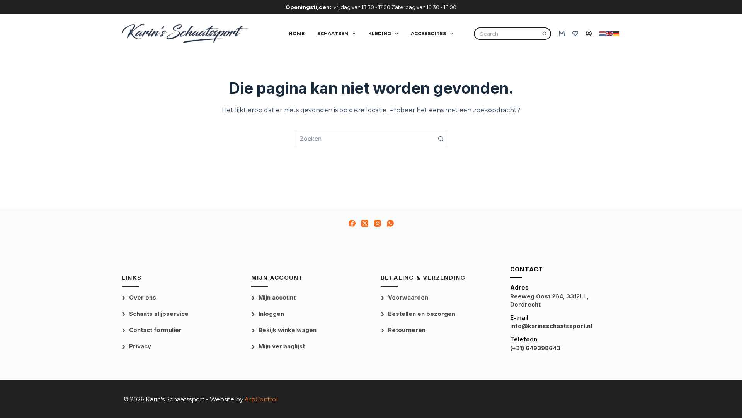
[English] (609, 33)
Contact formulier (155, 330)
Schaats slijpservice (159, 313)
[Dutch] (602, 33)
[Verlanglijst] (575, 33)
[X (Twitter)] (364, 223)
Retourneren (406, 330)
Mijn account (277, 297)
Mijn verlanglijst (282, 346)
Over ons (142, 297)
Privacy (140, 346)
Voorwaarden (408, 297)
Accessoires (428, 33)
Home (297, 33)
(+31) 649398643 (535, 348)
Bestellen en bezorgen (421, 313)
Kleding (379, 33)
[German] (616, 33)
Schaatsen (332, 33)
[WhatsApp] (390, 223)
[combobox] (363, 138)
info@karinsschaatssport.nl (551, 326)
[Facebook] (352, 223)
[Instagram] (377, 223)
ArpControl (261, 399)
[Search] (544, 33)
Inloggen (271, 313)
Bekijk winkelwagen (288, 330)
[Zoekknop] (440, 138)
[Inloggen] (589, 33)
